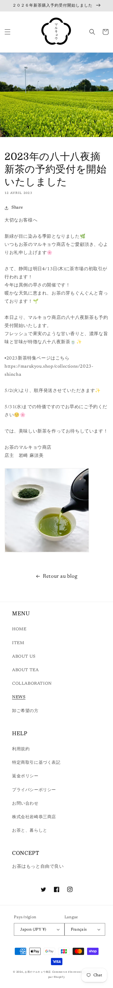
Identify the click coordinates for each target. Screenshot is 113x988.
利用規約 (21, 749)
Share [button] (17, 208)
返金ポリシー (25, 776)
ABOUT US (24, 657)
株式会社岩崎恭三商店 (34, 817)
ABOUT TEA (25, 670)
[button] (7, 31)
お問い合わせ (25, 804)
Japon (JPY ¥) (33, 929)
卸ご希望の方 (25, 711)
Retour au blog (60, 576)
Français (79, 929)
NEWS (18, 697)
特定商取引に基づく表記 (36, 763)
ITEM (18, 643)
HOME (19, 629)
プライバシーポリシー (34, 790)
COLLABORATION (32, 684)
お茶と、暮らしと (29, 831)
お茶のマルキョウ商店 (38, 972)
